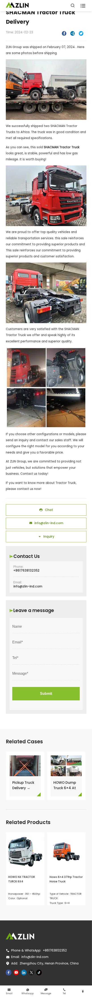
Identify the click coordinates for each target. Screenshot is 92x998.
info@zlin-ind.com (46, 523)
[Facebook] (9, 972)
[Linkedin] (24, 972)
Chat (46, 510)
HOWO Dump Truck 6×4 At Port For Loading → (64, 785)
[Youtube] (16, 972)
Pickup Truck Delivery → (23, 785)
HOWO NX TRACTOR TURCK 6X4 (21, 879)
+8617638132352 (26, 570)
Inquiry (46, 536)
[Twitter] (31, 972)
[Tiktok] (39, 972)
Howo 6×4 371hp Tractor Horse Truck (66, 879)
